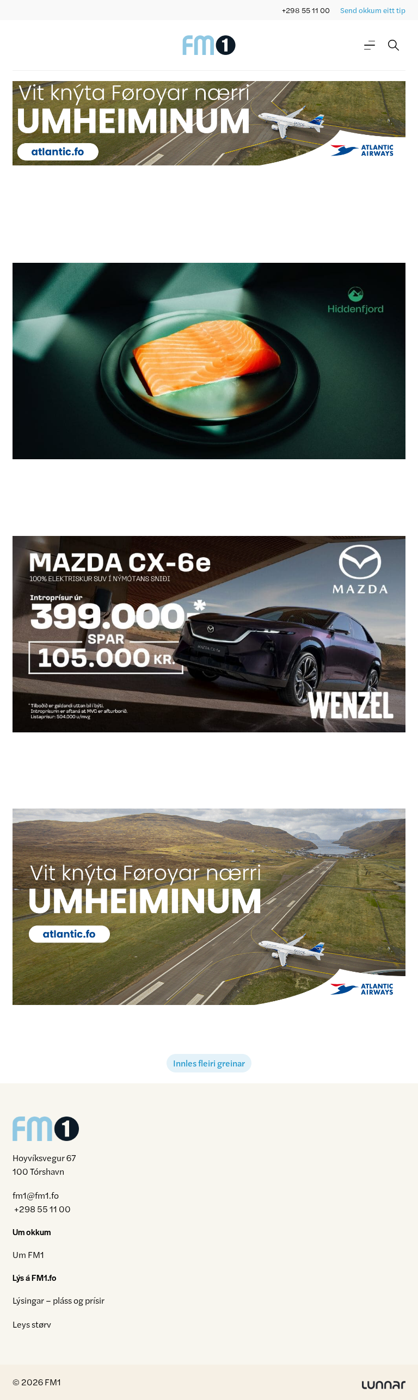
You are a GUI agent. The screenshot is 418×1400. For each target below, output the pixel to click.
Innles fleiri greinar (209, 1063)
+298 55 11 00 (306, 10)
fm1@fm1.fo (36, 1195)
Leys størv (32, 1324)
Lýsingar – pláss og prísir (58, 1300)
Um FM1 (28, 1254)
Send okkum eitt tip (372, 10)
